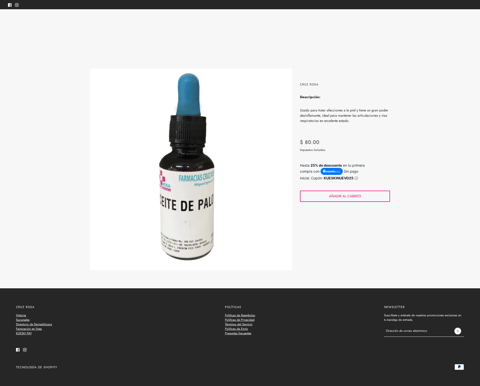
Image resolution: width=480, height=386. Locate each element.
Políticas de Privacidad (239, 320)
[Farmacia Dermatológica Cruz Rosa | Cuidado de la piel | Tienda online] (240, 19)
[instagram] (16, 4)
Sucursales (23, 320)
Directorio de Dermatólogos (34, 324)
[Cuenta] (459, 19)
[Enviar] (457, 331)
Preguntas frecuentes (238, 333)
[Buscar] (11, 18)
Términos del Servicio (238, 324)
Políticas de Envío (236, 329)
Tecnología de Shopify (36, 367)
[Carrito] (469, 19)
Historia (21, 315)
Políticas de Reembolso (240, 315)
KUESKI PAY (24, 333)
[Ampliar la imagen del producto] (191, 169)
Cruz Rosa (309, 84)
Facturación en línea (29, 329)
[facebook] (10, 4)
